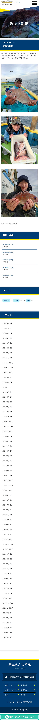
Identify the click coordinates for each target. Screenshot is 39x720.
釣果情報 (24, 685)
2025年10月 (6, 372)
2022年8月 (5, 559)
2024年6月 (5, 451)
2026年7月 (5, 328)
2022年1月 (5, 593)
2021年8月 (5, 618)
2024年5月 (5, 456)
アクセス (24, 695)
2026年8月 (5, 323)
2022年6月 (5, 569)
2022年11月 (6, 544)
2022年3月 (5, 583)
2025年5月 (5, 397)
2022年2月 (5, 588)
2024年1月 (5, 475)
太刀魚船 (5, 246)
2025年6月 (5, 392)
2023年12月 (6, 480)
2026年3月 (5, 348)
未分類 (16, 300)
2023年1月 (5, 534)
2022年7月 (5, 564)
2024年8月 (5, 441)
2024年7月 (5, 446)
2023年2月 (5, 529)
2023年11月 (6, 485)
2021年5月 (5, 632)
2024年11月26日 (6, 224)
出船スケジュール (10, 690)
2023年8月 (5, 500)
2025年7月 (5, 387)
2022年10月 (6, 549)
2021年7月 (5, 623)
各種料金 (24, 690)
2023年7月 (5, 505)
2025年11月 (6, 367)
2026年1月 (5, 358)
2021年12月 (6, 598)
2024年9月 (5, 436)
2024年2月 (5, 470)
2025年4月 (5, 402)
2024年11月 (6, 426)
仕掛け (7, 695)
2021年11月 (6, 603)
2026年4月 (5, 343)
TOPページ (10, 685)
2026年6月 (5, 333)
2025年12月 (6, 362)
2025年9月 (5, 377)
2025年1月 (5, 416)
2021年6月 (5, 627)
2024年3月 (5, 466)
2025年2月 (5, 412)
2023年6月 (5, 510)
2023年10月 (6, 490)
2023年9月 (5, 495)
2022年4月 (5, 578)
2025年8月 (5, 382)
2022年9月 (5, 554)
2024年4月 (5, 461)
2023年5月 (5, 515)
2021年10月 (6, 608)
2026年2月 (5, 353)
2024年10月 (6, 431)
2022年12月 (6, 539)
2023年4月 (5, 520)
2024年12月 (6, 421)
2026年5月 (5, 338)
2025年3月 (5, 407)
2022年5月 (5, 573)
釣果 (28, 300)
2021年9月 (5, 613)
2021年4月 (5, 637)
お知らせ (6, 300)
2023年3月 (5, 524)
